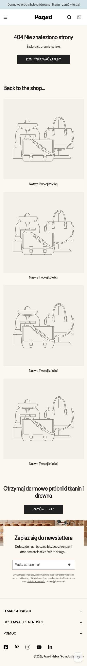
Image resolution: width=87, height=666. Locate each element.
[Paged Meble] (43, 17)
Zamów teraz (43, 509)
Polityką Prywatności (36, 581)
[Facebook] (5, 647)
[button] (79, 17)
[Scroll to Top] (79, 644)
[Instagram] (28, 647)
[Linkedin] (50, 647)
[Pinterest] (16, 647)
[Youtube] (39, 647)
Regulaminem (69, 578)
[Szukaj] (69, 17)
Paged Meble (51, 656)
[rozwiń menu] (5, 17)
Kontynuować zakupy (43, 59)
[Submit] (69, 564)
